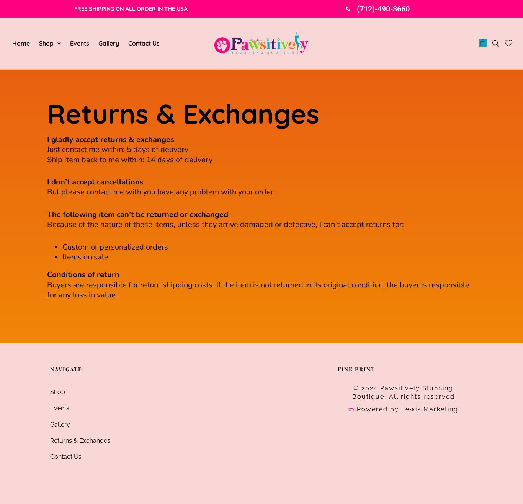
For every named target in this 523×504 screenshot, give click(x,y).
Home (21, 43)
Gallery (108, 43)
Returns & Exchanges (80, 440)
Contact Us (144, 43)
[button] (49, 43)
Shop (46, 43)
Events (79, 43)
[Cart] (483, 43)
